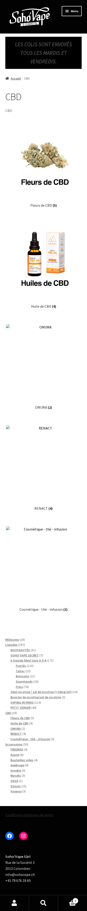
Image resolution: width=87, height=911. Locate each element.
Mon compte (14, 903)
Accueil (16, 78)
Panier (67, 899)
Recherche (43, 903)
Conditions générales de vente (29, 815)
